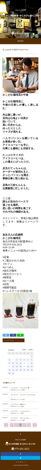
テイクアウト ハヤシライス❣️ (20, 388)
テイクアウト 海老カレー (18, 404)
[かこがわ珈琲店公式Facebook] (20, 454)
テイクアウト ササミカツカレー (20, 418)
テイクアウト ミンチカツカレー (20, 411)
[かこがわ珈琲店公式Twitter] (20, 458)
